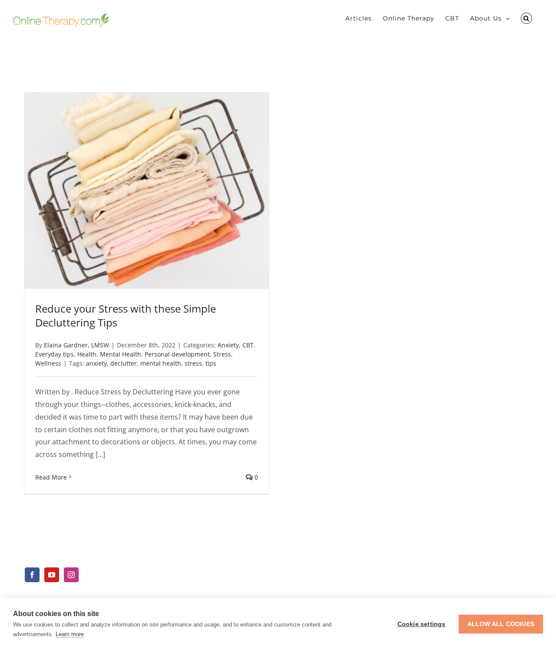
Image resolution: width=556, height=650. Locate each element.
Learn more (70, 634)
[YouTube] (51, 574)
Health (86, 354)
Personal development (177, 354)
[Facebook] (32, 574)
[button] (526, 18)
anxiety (96, 363)
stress (193, 363)
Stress (222, 354)
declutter (123, 363)
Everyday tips (54, 354)
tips (210, 363)
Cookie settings (421, 624)
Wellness (48, 363)
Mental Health (120, 354)
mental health (160, 363)
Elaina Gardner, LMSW (76, 345)
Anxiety (228, 345)
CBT (248, 345)
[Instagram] (71, 574)
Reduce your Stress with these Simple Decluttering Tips (125, 315)
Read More (51, 477)
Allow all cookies (500, 624)
